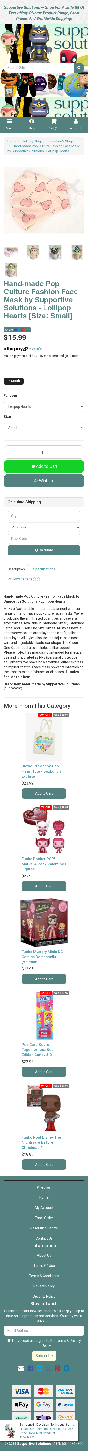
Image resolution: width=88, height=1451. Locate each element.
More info (35, 348)
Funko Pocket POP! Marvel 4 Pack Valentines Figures (44, 864)
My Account (44, 1208)
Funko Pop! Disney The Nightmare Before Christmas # (41, 1142)
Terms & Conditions (44, 1276)
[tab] (16, 569)
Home (44, 1197)
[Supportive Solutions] (44, 43)
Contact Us (44, 1238)
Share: (9, 329)
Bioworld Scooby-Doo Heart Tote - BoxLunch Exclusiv (41, 771)
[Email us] (21, 1368)
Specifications (44, 569)
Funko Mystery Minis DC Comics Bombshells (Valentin (42, 957)
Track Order (44, 1218)
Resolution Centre (44, 1228)
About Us (44, 1255)
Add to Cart (46, 466)
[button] (44, 480)
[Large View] (11, 252)
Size (7, 417)
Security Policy (44, 1296)
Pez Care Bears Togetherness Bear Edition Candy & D (38, 1049)
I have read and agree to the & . (46, 1343)
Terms (61, 1341)
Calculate (45, 550)
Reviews (14, 579)
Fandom (10, 395)
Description (16, 569)
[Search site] (79, 68)
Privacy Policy (44, 1286)
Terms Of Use (44, 1266)
